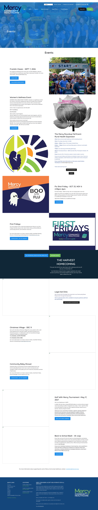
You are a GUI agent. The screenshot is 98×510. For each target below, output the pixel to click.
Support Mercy (55, 9)
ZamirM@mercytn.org (64, 450)
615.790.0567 (27, 107)
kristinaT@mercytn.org (67, 162)
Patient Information (45, 9)
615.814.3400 (26, 493)
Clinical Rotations (64, 9)
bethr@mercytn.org (34, 235)
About (30, 9)
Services (36, 9)
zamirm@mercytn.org (24, 374)
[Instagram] (89, 499)
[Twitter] (86, 499)
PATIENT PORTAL (11, 497)
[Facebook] (82, 499)
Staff (24, 9)
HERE (21, 338)
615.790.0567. (22, 336)
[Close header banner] (96, 1)
